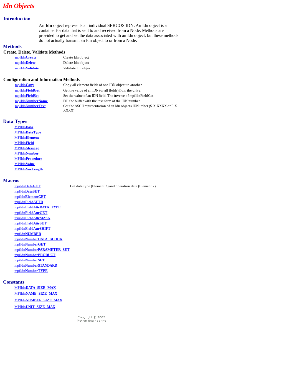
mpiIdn (25, 57)
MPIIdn (23, 127)
